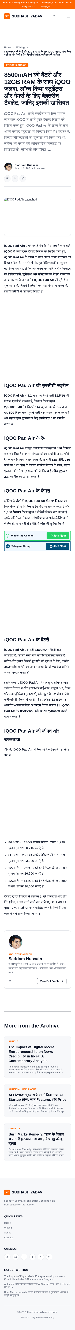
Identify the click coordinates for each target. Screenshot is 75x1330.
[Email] (10, 981)
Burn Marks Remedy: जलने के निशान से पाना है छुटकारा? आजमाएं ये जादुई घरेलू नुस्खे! (36, 1294)
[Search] (54, 16)
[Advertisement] (37, 336)
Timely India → (28, 6)
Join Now (59, 535)
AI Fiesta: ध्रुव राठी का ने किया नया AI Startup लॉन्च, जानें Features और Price (37, 1285)
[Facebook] (24, 1257)
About (7, 1232)
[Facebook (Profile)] (32, 1257)
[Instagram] (41, 1257)
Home (7, 47)
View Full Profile (49, 981)
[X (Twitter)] (7, 1257)
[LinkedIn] (16, 1257)
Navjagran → (47, 6)
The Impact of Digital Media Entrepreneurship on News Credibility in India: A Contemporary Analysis (34, 1277)
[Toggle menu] (68, 16)
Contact (8, 1237)
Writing (20, 47)
